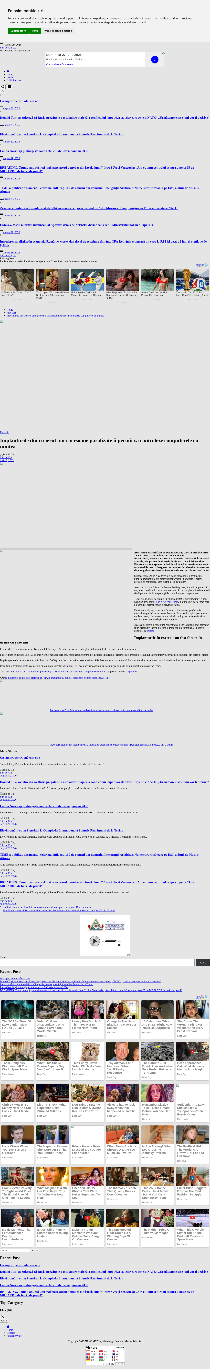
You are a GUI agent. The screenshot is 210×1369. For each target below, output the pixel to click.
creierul (35, 677)
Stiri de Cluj (6, 457)
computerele (11, 677)
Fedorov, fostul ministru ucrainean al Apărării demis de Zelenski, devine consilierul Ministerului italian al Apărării (77, 225)
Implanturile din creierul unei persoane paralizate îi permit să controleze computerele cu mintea (58, 671)
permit (87, 677)
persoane (96, 677)
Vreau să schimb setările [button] (58, 30)
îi (49, 677)
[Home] (8, 71)
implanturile (57, 677)
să (103, 677)
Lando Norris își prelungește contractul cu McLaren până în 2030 (44, 151)
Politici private (14, 80)
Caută (3, 957)
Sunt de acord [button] (18, 30)
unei (108, 677)
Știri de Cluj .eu (8, 47)
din (45, 677)
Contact (11, 77)
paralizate (78, 677)
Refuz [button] (35, 30)
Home (10, 74)
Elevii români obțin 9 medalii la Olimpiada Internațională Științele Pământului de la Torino (61, 134)
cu (41, 677)
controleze (24, 677)
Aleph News (132, 671)
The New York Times (167, 601)
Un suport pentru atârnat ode (20, 101)
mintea (150, 630)
